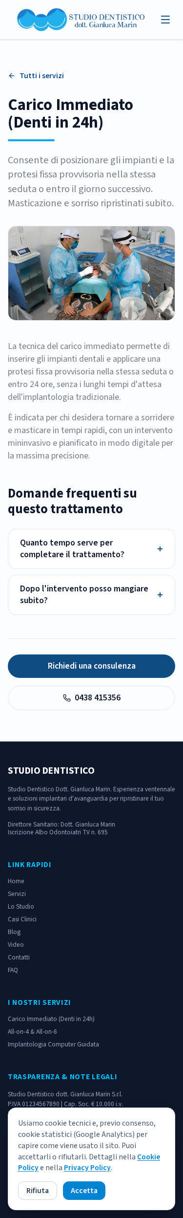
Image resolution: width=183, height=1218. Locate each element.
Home (16, 881)
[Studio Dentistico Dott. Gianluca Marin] (82, 19)
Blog (14, 931)
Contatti (19, 957)
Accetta (84, 1190)
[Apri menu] (165, 19)
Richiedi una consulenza (92, 666)
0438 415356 (98, 698)
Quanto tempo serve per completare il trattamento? (91, 549)
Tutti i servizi (42, 76)
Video (16, 944)
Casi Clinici (22, 919)
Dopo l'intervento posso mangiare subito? (91, 595)
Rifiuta (37, 1190)
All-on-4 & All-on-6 (32, 1031)
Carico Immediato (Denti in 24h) (51, 1018)
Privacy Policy (87, 1167)
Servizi (17, 893)
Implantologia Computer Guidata (53, 1044)
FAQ (13, 970)
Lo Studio (21, 906)
